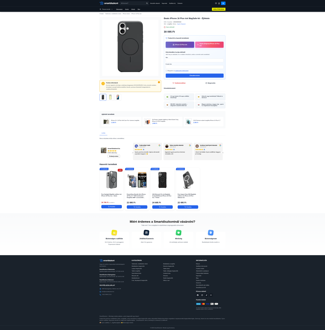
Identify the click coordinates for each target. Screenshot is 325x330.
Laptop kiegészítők (137, 268)
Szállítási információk (201, 266)
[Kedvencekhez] (121, 189)
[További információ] (159, 82)
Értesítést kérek (195, 75)
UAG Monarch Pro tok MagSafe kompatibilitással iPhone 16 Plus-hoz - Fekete (162, 196)
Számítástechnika (136, 273)
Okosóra (165, 275)
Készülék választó (155, 3)
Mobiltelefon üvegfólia (169, 263)
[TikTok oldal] (206, 295)
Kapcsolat (164, 3)
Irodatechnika (166, 273)
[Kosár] (223, 3)
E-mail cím (169, 64)
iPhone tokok (126, 13)
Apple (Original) (181, 24)
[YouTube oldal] (211, 295)
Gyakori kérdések (200, 280)
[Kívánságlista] (216, 3)
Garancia (198, 282)
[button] (133, 152)
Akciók (127, 9)
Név (167, 57)
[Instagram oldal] (202, 295)
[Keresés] (147, 3)
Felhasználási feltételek (202, 273)
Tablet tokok (166, 268)
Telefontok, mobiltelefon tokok (113, 13)
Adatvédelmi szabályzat (202, 271)
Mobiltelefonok (135, 278)
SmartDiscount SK (201, 287)
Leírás (103, 133)
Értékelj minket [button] (113, 156)
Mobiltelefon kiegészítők (138, 266)
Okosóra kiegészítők (168, 266)
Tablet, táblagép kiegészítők (170, 271)
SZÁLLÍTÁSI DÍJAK (218, 9)
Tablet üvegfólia (136, 271)
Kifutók (133, 9)
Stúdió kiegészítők (168, 278)
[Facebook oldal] (197, 295)
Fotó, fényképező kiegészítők (139, 280)
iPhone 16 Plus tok (136, 13)
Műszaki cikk (135, 275)
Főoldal (102, 13)
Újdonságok (119, 9)
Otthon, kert (166, 280)
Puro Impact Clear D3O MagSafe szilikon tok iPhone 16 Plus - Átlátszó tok (187, 196)
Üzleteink (179, 3)
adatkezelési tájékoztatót (181, 70)
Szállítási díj (172, 3)
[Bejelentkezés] (219, 3)
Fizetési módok (200, 268)
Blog (139, 9)
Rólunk (198, 263)
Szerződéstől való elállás (202, 285)
